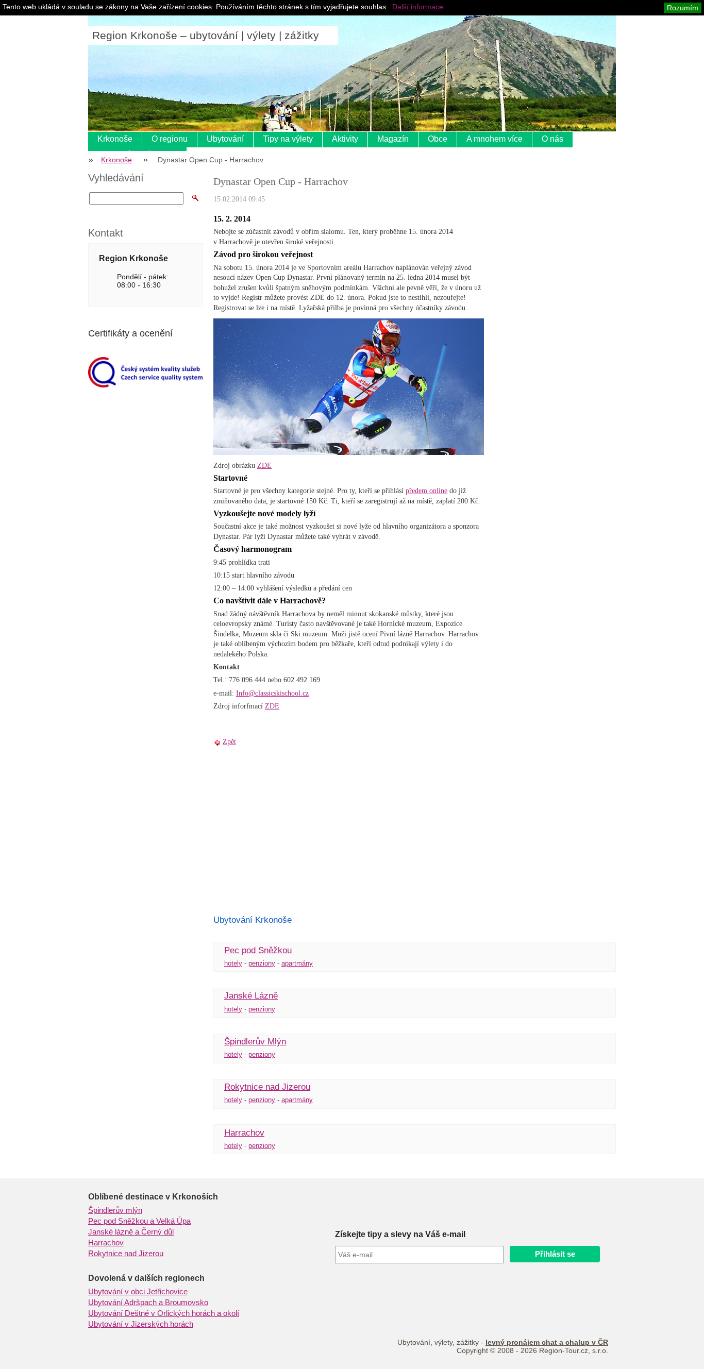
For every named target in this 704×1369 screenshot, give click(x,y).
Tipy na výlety (288, 138)
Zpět (229, 742)
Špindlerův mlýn (115, 1210)
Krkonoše (114, 138)
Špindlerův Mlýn (255, 1041)
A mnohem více (494, 138)
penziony (261, 963)
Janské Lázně (251, 996)
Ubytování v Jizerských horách (140, 1324)
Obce (437, 138)
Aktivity (345, 138)
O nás (552, 138)
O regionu (170, 138)
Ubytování (225, 138)
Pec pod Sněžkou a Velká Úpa (139, 1221)
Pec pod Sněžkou (258, 950)
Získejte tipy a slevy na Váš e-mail (400, 1234)
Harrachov (244, 1133)
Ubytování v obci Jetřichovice (138, 1292)
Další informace (417, 7)
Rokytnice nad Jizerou (267, 1087)
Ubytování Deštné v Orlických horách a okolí (163, 1313)
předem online (426, 491)
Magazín (393, 138)
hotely (233, 963)
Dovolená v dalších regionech (146, 1278)
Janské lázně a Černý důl (131, 1232)
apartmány (297, 963)
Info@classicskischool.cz (272, 693)
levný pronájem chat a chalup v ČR (546, 1342)
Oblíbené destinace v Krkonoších (153, 1196)
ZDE (264, 465)
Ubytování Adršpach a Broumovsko (148, 1302)
